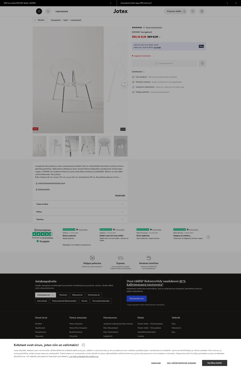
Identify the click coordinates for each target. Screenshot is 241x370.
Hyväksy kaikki (214, 363)
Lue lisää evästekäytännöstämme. (84, 356)
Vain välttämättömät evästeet (181, 363)
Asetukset (156, 363)
